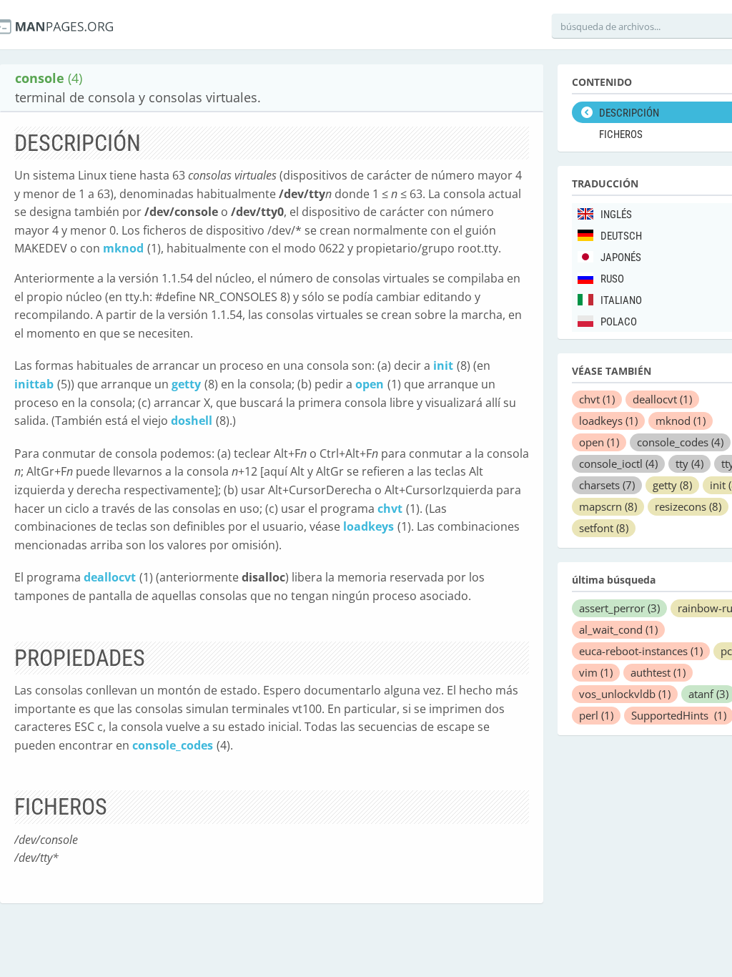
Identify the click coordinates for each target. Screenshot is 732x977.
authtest (658, 672)
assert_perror (619, 608)
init (443, 365)
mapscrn (608, 506)
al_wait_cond (618, 629)
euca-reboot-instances (641, 651)
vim (596, 672)
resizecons (688, 506)
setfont (603, 528)
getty (186, 384)
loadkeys (368, 526)
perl (596, 715)
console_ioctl (618, 463)
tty (689, 463)
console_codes (172, 745)
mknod (123, 248)
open (369, 384)
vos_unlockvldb (625, 694)
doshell (191, 420)
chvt (389, 508)
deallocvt (110, 577)
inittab (34, 384)
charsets (607, 485)
